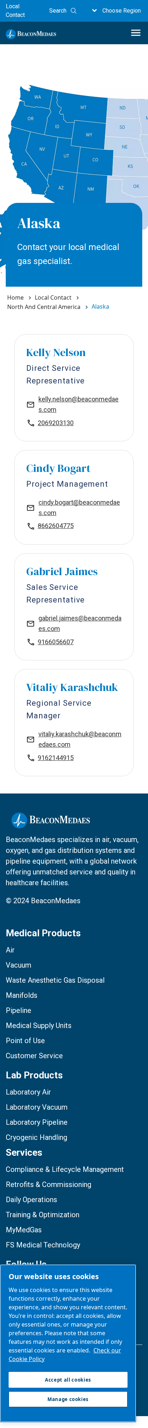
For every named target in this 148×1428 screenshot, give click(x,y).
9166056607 (56, 642)
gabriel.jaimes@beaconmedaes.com (79, 623)
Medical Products (43, 933)
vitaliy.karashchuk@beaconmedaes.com (79, 739)
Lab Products (34, 1075)
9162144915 (56, 757)
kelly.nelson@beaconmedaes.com (78, 404)
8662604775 (56, 525)
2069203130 (56, 423)
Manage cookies (68, 1399)
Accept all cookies (68, 1380)
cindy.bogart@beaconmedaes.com (79, 508)
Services (24, 1152)
